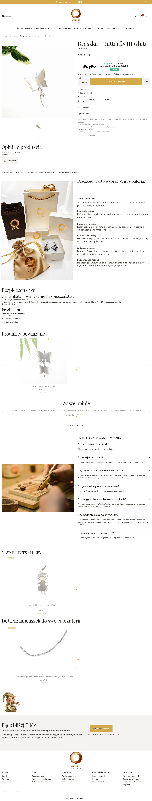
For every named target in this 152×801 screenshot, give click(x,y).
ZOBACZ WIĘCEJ (75, 425)
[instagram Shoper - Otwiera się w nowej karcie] (146, 2)
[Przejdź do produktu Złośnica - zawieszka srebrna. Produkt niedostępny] (42, 579)
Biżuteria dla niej (18, 36)
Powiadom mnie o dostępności (19, 599)
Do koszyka (42, 380)
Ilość (79, 78)
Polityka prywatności (131, 776)
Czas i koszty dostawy (100, 782)
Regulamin (127, 785)
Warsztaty (6, 779)
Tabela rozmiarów (38, 776)
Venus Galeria (82, 48)
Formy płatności (98, 776)
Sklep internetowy (74, 798)
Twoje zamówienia (69, 776)
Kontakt (5, 776)
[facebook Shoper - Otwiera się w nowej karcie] (141, 2)
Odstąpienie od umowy (132, 782)
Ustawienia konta (68, 779)
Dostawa (95, 779)
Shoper (17, 791)
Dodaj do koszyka (118, 81)
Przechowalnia (67, 782)
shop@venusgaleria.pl (10, 322)
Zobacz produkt (40, 669)
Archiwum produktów (40, 782)
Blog (3, 782)
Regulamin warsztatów (131, 779)
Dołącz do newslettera (101, 729)
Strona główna (6, 36)
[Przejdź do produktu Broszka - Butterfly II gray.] (43, 361)
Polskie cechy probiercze (41, 779)
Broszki (28, 36)
